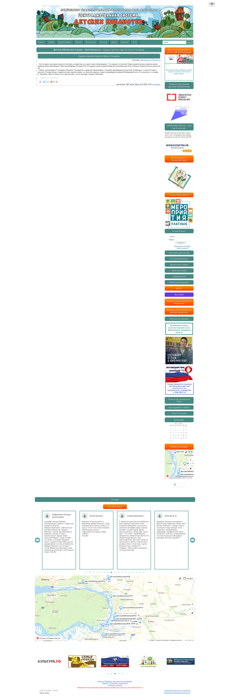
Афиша (51, 42)
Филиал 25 (156, 60)
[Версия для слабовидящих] (212, 4)
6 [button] (104, 572)
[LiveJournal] (54, 81)
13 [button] (129, 572)
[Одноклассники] (49, 81)
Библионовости (93, 50)
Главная (41, 42)
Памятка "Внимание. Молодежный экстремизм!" (115, 681)
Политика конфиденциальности (177, 693)
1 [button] (86, 572)
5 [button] (100, 572)
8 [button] (111, 572)
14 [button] (133, 572)
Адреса (114, 42)
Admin (137, 84)
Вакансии (124, 42)
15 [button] (136, 572)
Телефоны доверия (115, 685)
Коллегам (103, 42)
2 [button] (90, 572)
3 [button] (93, 572)
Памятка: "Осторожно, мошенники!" (115, 683)
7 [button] (108, 572)
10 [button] (118, 572)
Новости (79, 42)
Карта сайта (44, 693)
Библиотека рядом (179, 447)
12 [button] (126, 572)
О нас (135, 42)
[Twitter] (46, 81)
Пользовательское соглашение (177, 691)
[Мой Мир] (51, 81)
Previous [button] (168, 63)
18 (173, 435)
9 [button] (115, 572)
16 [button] (140, 572)
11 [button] (122, 572)
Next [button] (190, 63)
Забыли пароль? (182, 248)
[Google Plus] (56, 81)
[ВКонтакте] (44, 81)
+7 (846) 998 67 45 (179, 392)
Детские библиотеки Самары (68, 50)
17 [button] (144, 572)
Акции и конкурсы (64, 42)
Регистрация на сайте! (182, 246)
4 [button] (97, 572)
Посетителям (91, 42)
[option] (179, 64)
